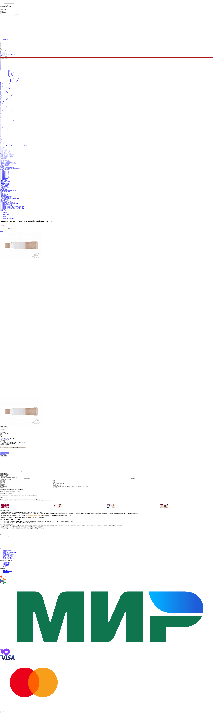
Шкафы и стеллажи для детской (6, 127)
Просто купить (5, 540)
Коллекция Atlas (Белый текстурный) (7, 202)
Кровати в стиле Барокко (5, 89)
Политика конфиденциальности (9, 32)
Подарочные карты (4, 210)
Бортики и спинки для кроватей (6, 130)
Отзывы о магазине (6, 545)
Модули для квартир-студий (5, 201)
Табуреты (2, 139)
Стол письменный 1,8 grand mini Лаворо (8, 72)
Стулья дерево (3, 138)
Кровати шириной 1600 (4, 66)
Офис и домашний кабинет (5, 153)
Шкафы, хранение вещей (5, 83)
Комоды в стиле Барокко (5, 107)
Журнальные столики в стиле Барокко (7, 96)
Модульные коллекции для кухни (6, 132)
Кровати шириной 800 (4, 67)
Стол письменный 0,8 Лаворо (6, 70)
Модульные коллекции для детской (7, 120)
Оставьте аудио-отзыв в (4, 458)
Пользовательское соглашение (8, 28)
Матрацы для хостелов (4, 200)
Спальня (2, 166)
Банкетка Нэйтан (3, 149)
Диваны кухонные (3, 137)
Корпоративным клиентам (8, 30)
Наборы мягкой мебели (4, 152)
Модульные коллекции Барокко (6, 88)
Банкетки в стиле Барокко (5, 98)
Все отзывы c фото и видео (5, 46)
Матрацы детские (3, 125)
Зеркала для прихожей (4, 164)
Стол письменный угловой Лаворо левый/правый (9, 81)
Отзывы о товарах (6, 546)
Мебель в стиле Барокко (5, 87)
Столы (1, 136)
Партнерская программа (7, 29)
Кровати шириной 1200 (4, 65)
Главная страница (6, 212)
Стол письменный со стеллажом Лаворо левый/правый (10, 78)
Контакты (4, 22)
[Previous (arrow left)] (0, 712)
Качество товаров (6, 35)
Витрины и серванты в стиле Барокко (7, 105)
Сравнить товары (3, 53)
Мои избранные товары (7, 571)
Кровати (2, 63)
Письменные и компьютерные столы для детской (9, 126)
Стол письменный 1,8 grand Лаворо (7, 73)
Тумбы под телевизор (4, 113)
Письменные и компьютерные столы (7, 69)
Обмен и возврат (6, 36)
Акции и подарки (6, 21)
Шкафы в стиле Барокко (5, 103)
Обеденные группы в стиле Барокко (7, 95)
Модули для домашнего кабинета (6, 156)
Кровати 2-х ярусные (4, 123)
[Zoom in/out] (3, 711)
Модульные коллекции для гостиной (7, 116)
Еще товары (2, 209)
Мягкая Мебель (3, 143)
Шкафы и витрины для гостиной (6, 110)
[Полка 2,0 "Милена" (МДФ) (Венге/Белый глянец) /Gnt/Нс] (10, 450)
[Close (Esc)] (0, 711)
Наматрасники (3, 188)
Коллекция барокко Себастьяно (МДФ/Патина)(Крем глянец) (12, 208)
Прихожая (2, 159)
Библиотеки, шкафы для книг (6, 111)
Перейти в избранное (4, 50)
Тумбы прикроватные (4, 82)
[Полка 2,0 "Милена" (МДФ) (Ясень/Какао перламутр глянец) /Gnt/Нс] (22, 450)
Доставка (4, 543)
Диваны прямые (3, 144)
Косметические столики (5, 184)
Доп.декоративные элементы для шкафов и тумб (9, 198)
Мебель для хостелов (4, 199)
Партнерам (5, 25)
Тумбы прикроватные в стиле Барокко (7, 102)
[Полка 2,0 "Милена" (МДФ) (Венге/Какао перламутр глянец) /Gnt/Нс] (16, 450)
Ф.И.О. (1, 5)
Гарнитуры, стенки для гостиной (6, 109)
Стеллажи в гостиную (4, 114)
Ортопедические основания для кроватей (8, 190)
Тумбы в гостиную (4, 117)
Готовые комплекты (4, 119)
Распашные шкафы (4, 84)
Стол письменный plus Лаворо (6, 76)
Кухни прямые (3, 133)
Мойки (1, 140)
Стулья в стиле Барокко (4, 106)
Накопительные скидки (7, 23)
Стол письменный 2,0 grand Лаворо (7, 74)
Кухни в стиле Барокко (4, 91)
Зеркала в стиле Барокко (5, 93)
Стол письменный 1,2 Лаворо (6, 71)
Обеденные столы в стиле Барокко (7, 97)
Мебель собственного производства (7, 61)
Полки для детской (4, 128)
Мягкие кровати (3, 180)
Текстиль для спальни (4, 187)
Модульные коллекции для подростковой (8, 121)
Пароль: (2, 14)
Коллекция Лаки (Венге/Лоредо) (6, 205)
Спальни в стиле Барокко (5, 90)
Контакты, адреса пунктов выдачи (9, 26)
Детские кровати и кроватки (5, 122)
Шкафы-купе (2, 86)
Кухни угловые (3, 134)
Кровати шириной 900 (4, 172)
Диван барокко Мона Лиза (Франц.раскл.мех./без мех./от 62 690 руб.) (13, 145)
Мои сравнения (6, 572)
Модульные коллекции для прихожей (7, 162)
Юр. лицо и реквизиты (7, 31)
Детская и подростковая (4, 118)
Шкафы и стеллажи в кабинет (6, 155)
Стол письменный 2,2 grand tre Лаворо (7, 75)
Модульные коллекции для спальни (7, 167)
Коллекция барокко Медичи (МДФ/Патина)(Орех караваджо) (12, 207)
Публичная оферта (6, 27)
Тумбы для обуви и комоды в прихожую (8, 163)
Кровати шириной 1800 (4, 176)
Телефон (2, 3)
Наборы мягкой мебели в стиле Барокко (8, 94)
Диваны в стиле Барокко (5, 100)
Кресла (1, 146)
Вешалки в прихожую (4, 160)
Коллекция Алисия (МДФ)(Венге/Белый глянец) (9, 203)
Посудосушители (3, 141)
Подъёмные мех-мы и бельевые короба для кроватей (10, 168)
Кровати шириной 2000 (4, 177)
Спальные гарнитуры (4, 169)
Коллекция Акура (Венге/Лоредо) (6, 204)
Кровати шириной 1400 (4, 174)
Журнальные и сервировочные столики (7, 112)
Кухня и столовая (3, 131)
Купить (1, 231)
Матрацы (2, 182)
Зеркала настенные (4, 185)
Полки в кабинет (3, 157)
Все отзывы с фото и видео (5, 44)
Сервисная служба (6, 33)
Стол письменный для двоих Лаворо (7, 77)
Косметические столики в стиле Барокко (8, 104)
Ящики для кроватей (4, 129)
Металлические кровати (5, 181)
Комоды (1, 62)
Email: (1, 13)
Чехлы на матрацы (3, 189)
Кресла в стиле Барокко (4, 99)
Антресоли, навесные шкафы (6, 196)
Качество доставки (6, 34)
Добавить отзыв (6, 439)
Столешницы (2, 142)
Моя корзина (5, 570)
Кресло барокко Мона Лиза (5, 147)
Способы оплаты (6, 542)
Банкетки (2, 148)
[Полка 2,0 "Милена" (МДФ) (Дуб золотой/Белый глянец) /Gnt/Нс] (21, 425)
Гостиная (2, 108)
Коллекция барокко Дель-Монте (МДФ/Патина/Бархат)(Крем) (12, 206)
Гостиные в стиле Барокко (5, 92)
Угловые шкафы (3, 85)
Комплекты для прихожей (5, 161)
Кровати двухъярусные (4, 64)
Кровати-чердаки (3, 124)
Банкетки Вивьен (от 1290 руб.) (6, 151)
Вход (1, 42)
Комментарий (3, 9)
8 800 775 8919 (3, 17)
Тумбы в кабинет (3, 158)
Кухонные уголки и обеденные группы (7, 68)
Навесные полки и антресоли (6, 115)
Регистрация (5, 42)
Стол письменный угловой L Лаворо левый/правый (10, 79)
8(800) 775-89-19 (3, 457)
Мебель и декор (6, 214)
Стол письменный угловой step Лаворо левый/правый (10, 80)
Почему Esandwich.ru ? (7, 24)
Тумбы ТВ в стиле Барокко (5, 101)
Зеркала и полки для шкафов (5, 197)
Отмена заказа (5, 37)
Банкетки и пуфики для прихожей (6, 165)
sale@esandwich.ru (8, 537)
